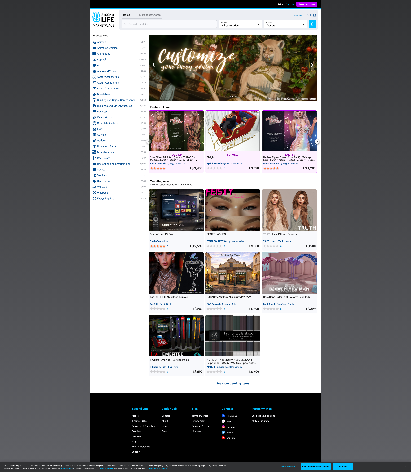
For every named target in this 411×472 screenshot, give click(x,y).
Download (137, 436)
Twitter (230, 432)
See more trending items (232, 383)
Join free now (307, 4)
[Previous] (148, 141)
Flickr (229, 421)
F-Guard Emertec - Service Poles (169, 359)
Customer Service (200, 426)
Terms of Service (200, 415)
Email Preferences (141, 446)
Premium (136, 431)
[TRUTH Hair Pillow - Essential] (289, 210)
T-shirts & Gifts (139, 421)
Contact (166, 415)
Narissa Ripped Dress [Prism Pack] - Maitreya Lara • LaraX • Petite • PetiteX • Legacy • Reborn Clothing (288, 160)
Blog (134, 441)
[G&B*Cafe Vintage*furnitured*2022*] (232, 273)
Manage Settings (288, 466)
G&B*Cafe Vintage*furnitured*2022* (229, 296)
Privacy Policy (198, 421)
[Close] (405, 466)
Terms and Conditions (157, 468)
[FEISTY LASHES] (232, 210)
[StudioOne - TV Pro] (176, 210)
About (165, 421)
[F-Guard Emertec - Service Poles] (176, 335)
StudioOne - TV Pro (161, 234)
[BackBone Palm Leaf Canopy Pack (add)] (289, 273)
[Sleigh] (233, 131)
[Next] (317, 141)
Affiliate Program (260, 421)
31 (168, 246)
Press (164, 431)
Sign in (290, 4)
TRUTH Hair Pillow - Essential (280, 234)
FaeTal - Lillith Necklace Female (169, 296)
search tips (298, 15)
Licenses (196, 431)
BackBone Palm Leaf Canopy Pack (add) (287, 296)
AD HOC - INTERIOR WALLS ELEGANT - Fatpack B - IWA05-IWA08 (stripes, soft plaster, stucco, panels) (230, 363)
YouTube (230, 438)
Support (136, 451)
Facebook (231, 416)
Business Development (263, 415)
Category (224, 22)
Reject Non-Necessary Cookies (315, 466)
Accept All (343, 466)
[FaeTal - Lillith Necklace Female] (176, 273)
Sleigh (210, 157)
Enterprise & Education (143, 426)
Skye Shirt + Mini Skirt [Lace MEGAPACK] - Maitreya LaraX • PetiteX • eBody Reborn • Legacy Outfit (172, 160)
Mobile (135, 415)
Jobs (164, 426)
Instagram (231, 427)
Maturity (269, 22)
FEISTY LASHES (216, 234)
